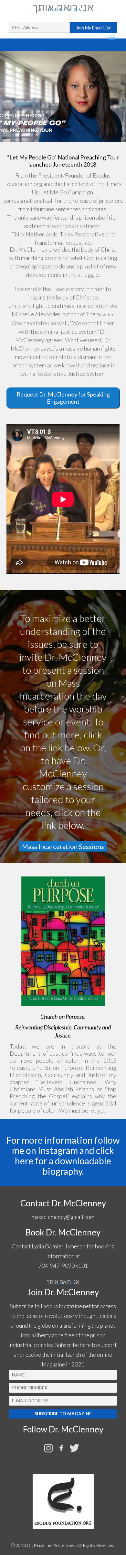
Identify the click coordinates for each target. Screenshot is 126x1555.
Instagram (58, 1150)
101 (83, 1265)
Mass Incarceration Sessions (63, 846)
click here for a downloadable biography (64, 1161)
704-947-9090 (56, 1265)
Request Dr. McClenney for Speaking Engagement (63, 398)
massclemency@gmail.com (63, 1216)
